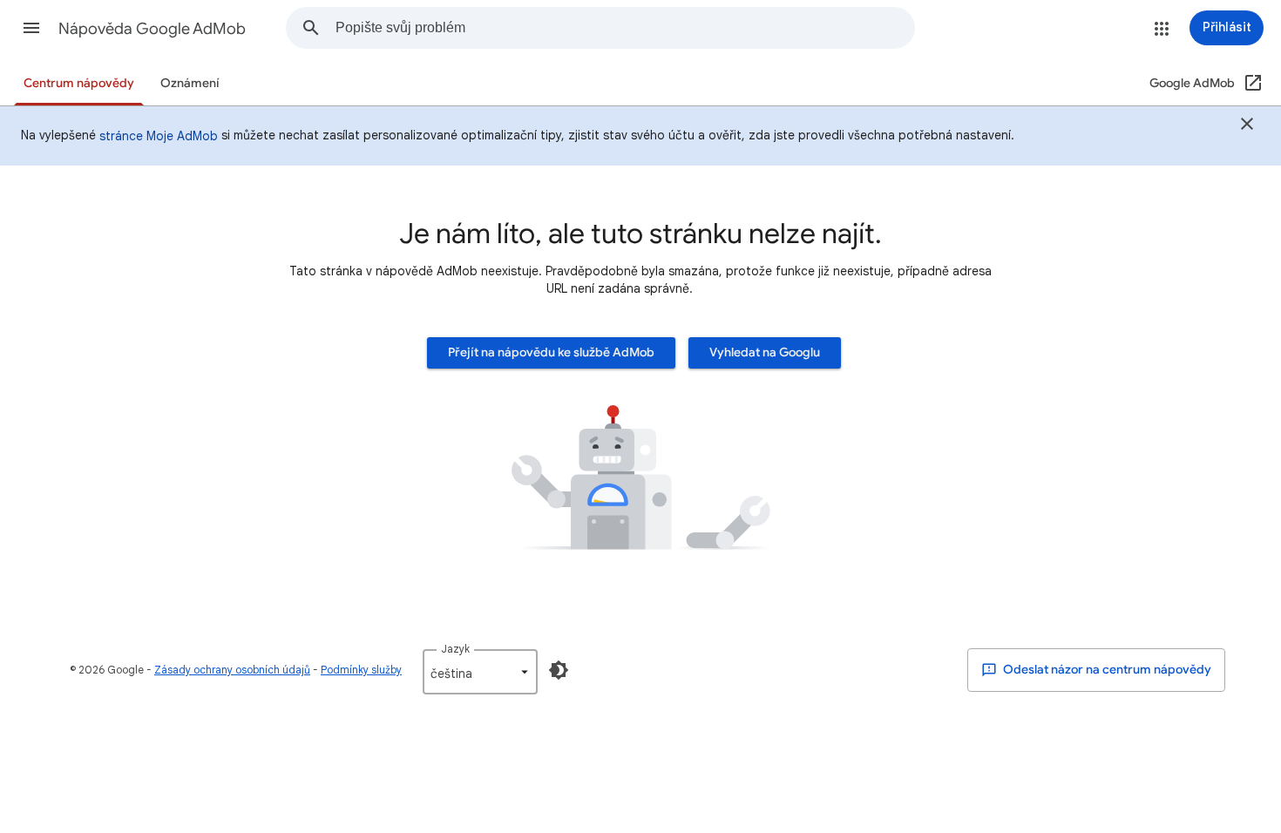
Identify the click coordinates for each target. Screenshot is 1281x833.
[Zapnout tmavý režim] (559, 670)
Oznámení (190, 83)
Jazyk (455, 648)
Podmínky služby (361, 669)
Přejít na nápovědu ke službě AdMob (551, 352)
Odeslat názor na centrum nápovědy (1105, 669)
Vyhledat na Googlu (764, 352)
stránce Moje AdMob (158, 136)
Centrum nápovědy (79, 83)
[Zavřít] (1247, 126)
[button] (31, 28)
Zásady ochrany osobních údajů (232, 669)
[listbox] (480, 671)
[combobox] (625, 28)
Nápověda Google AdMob (152, 28)
